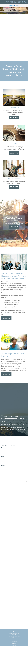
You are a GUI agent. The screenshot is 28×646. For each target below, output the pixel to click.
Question (3, 474)
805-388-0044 (16, 633)
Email (2, 456)
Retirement (14, 643)
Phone (3, 465)
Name (2, 448)
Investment (14, 645)
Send (4, 486)
